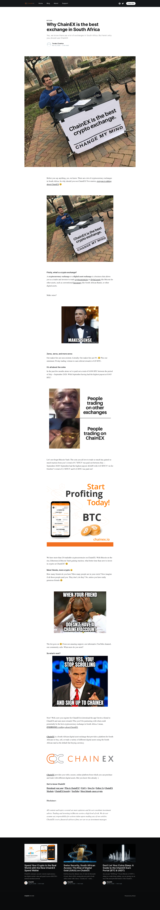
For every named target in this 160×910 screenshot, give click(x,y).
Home (41, 3)
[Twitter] (123, 3)
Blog (48, 3)
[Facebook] (120, 3)
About (56, 3)
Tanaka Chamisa (58, 43)
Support (65, 3)
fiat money (77, 282)
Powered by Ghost (130, 896)
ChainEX (31, 882)
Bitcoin (49, 20)
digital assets (96, 279)
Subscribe (131, 3)
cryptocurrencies (81, 279)
